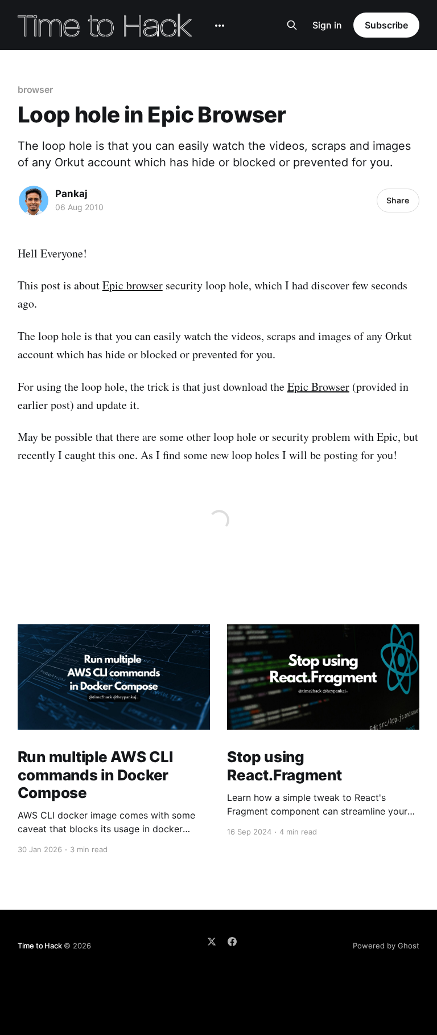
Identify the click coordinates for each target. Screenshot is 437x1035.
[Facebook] (232, 941)
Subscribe (386, 25)
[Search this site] (292, 25)
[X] (211, 941)
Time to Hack (40, 945)
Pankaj (71, 193)
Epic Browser (318, 386)
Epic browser (132, 285)
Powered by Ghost (386, 945)
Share (397, 200)
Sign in (327, 25)
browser (35, 89)
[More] (219, 25)
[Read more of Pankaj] (34, 200)
